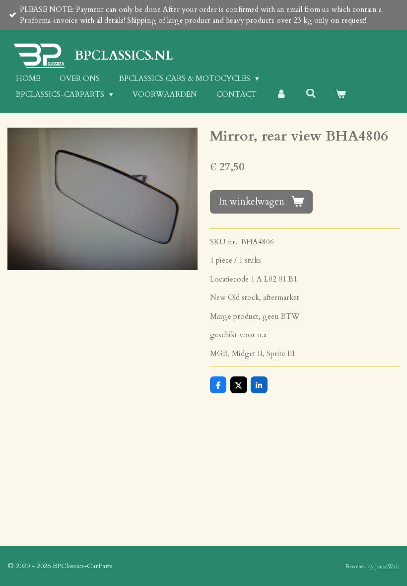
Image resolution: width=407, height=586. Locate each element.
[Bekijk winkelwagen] (341, 94)
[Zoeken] (311, 93)
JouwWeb (387, 566)
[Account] (281, 94)
